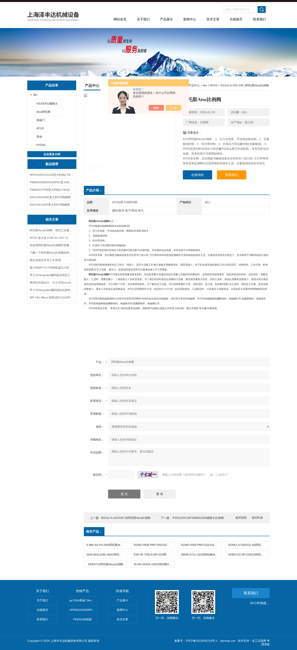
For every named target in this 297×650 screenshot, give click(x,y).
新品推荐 (51, 164)
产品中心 (194, 85)
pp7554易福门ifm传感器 (84, 600)
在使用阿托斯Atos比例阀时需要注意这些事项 (52, 245)
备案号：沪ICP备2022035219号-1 (196, 640)
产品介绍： (94, 190)
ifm (35, 94)
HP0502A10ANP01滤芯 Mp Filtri (84, 609)
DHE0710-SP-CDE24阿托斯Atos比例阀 (248, 554)
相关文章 (51, 219)
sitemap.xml (227, 640)
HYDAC (41, 145)
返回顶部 (241, 517)
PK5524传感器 (82, 619)
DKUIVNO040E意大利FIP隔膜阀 (50, 197)
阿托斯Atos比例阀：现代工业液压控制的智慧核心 (52, 230)
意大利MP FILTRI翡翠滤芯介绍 (49, 267)
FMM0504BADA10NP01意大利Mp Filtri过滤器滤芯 (52, 182)
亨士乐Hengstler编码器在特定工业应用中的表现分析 (52, 275)
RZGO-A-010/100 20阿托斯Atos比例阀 (125, 517)
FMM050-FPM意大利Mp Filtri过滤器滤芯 (52, 189)
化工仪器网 (259, 640)
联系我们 (259, 19)
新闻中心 (189, 19)
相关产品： (94, 531)
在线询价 (197, 175)
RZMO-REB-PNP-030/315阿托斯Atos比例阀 (154, 544)
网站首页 (120, 19)
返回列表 (257, 517)
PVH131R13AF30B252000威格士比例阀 (198, 517)
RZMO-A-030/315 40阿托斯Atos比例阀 (248, 544)
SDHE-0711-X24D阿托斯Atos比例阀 (201, 554)
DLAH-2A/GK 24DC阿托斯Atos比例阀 (154, 564)
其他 (39, 136)
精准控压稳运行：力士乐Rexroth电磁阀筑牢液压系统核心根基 (52, 282)
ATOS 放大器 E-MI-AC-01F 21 (49, 237)
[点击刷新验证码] (148, 474)
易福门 (40, 120)
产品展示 (166, 19)
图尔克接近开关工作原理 (45, 260)
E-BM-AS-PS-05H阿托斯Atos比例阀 (106, 544)
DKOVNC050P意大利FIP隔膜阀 (50, 204)
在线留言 (236, 19)
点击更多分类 (51, 154)
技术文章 (212, 19)
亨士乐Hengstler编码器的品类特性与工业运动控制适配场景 (52, 290)
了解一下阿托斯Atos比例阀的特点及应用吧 (52, 252)
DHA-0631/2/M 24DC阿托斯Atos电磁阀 (106, 554)
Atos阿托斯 (43, 111)
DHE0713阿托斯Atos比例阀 (105, 564)
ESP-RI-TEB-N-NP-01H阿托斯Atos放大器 (154, 554)
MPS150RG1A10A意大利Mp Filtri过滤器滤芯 (52, 174)
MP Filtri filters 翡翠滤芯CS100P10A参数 (52, 297)
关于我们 (143, 19)
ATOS (40, 128)
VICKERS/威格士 (47, 103)
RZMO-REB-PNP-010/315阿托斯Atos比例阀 (201, 544)
